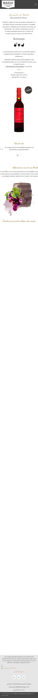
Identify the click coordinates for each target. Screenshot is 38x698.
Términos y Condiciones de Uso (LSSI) (22, 693)
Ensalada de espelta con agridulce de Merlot (19, 505)
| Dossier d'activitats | (9, 668)
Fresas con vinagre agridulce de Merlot (19, 647)
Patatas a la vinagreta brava (19, 362)
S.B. (7, 695)
